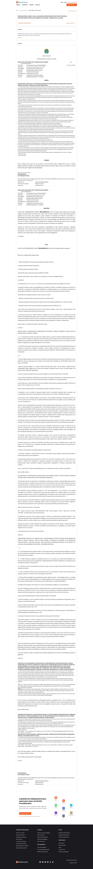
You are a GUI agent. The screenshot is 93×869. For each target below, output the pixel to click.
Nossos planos (71, 5)
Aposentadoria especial (21, 843)
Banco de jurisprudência (42, 837)
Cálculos (18, 5)
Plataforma (25, 5)
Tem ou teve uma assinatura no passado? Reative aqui (29, 816)
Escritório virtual (41, 841)
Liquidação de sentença (21, 837)
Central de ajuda (62, 845)
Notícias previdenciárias (42, 851)
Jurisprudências (23, 10)
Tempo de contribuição (21, 841)
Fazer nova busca (71, 11)
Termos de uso (62, 849)
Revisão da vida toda (20, 835)
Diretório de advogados (42, 839)
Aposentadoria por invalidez (22, 845)
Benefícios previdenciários (64, 832)
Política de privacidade (63, 851)
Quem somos (61, 843)
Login (65, 2)
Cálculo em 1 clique (20, 832)
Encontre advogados (41, 847)
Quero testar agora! (24, 813)
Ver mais (19, 37)
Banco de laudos (40, 835)
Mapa (60, 847)
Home (17, 10)
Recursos (37, 5)
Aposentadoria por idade (21, 847)
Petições (31, 5)
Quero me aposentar (72, 2)
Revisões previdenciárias (64, 835)
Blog (62, 2)
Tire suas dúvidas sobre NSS (43, 849)
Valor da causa (19, 839)
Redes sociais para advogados (43, 832)
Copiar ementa (69, 23)
